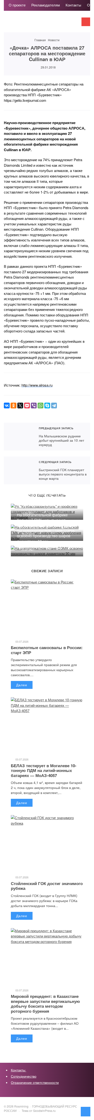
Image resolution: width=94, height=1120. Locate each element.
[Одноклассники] (13, 405)
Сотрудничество (23, 1076)
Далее (21, 684)
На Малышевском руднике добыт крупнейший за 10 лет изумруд (19, 437)
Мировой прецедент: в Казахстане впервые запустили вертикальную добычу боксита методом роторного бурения (45, 1003)
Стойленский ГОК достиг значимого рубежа (47, 885)
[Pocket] (27, 405)
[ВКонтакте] (7, 405)
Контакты (18, 1070)
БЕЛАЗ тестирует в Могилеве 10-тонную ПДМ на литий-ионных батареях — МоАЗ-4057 (43, 770)
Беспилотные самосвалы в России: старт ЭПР (47, 650)
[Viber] (34, 405)
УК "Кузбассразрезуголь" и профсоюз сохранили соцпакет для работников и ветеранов (44, 499)
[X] (20, 405)
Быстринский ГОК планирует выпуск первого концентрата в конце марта (19, 470)
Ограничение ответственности (35, 1082)
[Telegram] (54, 405)
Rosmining (40, 24)
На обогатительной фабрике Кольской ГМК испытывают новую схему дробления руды (43, 520)
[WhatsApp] (40, 405)
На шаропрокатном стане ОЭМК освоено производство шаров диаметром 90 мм (46, 536)
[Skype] (47, 405)
